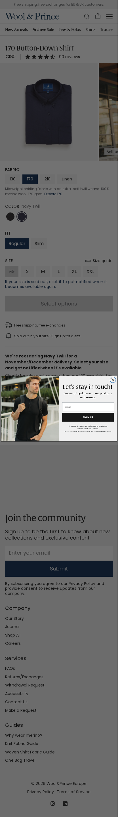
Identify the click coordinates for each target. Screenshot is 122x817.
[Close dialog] (113, 380)
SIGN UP (88, 417)
